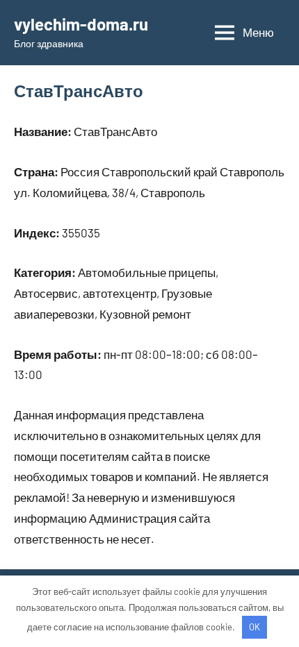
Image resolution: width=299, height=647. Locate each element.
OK (254, 626)
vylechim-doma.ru (81, 24)
